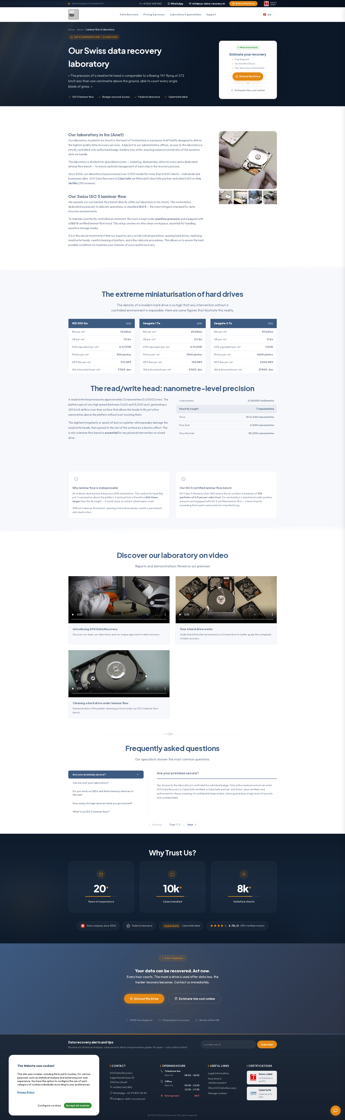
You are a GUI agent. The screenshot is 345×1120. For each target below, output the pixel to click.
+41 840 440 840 (152, 3)
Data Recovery (129, 14)
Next (190, 824)
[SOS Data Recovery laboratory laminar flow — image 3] (255, 197)
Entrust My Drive (245, 3)
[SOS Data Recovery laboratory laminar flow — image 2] (240, 197)
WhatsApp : (129, 1093)
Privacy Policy (25, 1092)
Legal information (218, 1073)
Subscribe (267, 1044)
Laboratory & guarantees (185, 14)
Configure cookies (49, 1105)
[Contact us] (336, 1111)
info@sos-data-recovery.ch (208, 3)
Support (211, 14)
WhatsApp (177, 3)
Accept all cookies (77, 1105)
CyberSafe (124, 178)
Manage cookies (217, 1093)
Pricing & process (154, 14)
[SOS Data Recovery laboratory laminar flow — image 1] (226, 197)
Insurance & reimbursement (217, 1080)
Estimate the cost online (250, 90)
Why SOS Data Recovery (222, 1088)
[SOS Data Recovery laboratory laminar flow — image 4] (270, 197)
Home (71, 29)
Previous (157, 824)
